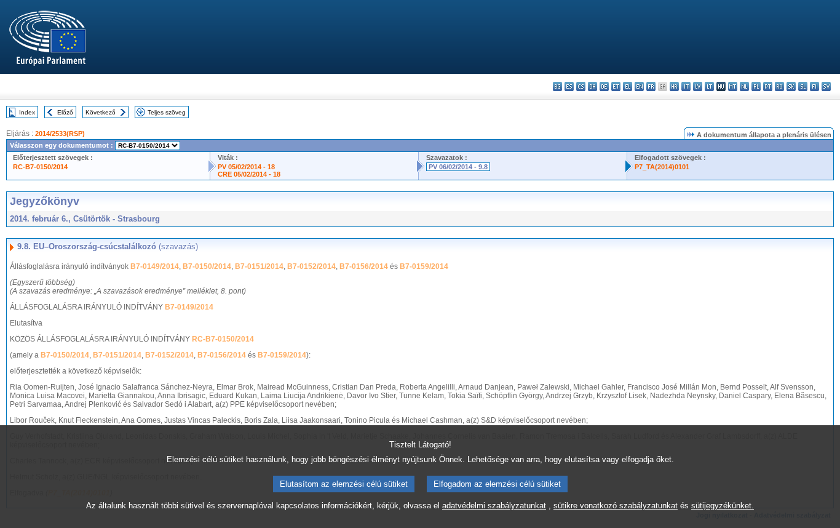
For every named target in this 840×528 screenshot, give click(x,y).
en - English (639, 86)
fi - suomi (814, 86)
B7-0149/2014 (154, 266)
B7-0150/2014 (207, 266)
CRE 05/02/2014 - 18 (249, 174)
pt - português (767, 86)
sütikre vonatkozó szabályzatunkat (615, 505)
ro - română (779, 86)
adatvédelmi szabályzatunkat (494, 505)
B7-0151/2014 (259, 266)
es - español (569, 86)
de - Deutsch (604, 86)
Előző (65, 112)
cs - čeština (580, 86)
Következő (100, 112)
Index (27, 112)
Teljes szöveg (167, 112)
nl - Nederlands (744, 86)
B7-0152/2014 (311, 266)
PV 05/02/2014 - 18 (246, 166)
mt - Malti (732, 86)
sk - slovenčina (791, 86)
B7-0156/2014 (363, 266)
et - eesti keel (615, 86)
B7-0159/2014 (424, 266)
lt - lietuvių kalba (709, 86)
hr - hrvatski (674, 86)
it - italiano (686, 86)
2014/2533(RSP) (60, 133)
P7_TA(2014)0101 (662, 166)
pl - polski (756, 86)
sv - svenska (826, 86)
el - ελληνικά (627, 86)
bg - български (557, 86)
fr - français (651, 86)
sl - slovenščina (802, 86)
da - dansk (592, 86)
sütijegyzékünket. (722, 505)
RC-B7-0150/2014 (40, 166)
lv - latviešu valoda (697, 86)
